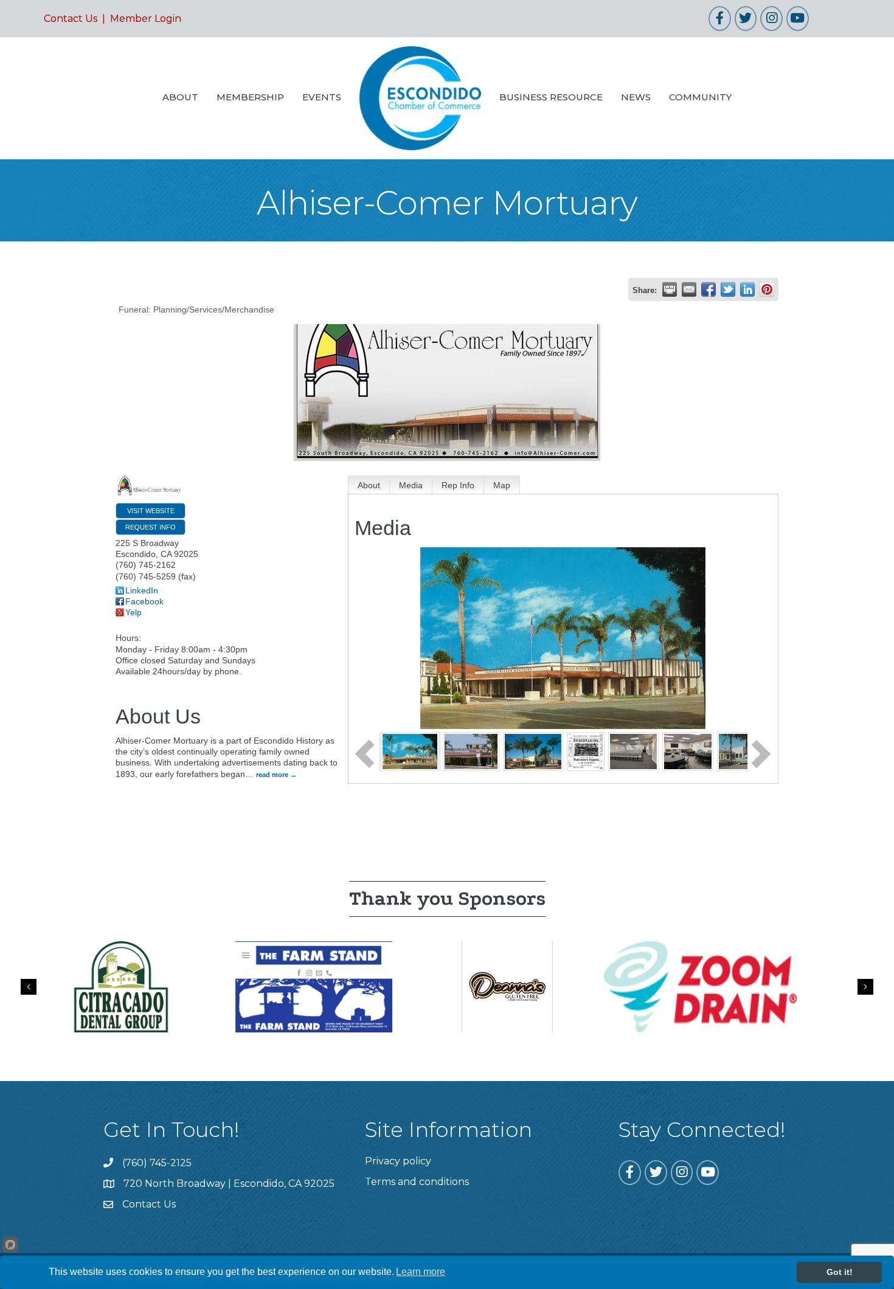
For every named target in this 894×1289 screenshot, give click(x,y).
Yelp (133, 612)
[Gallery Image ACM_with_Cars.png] (533, 751)
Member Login (145, 18)
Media (411, 485)
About (369, 485)
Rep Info (458, 485)
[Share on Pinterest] (767, 289)
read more (272, 774)
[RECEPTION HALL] (687, 751)
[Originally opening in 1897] (741, 751)
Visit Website (151, 510)
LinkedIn (141, 590)
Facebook (144, 601)
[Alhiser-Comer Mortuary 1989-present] (471, 751)
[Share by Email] (689, 289)
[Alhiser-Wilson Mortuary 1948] (410, 751)
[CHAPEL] (633, 751)
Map (501, 485)
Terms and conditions (417, 1181)
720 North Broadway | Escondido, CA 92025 (228, 1183)
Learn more (420, 1272)
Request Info (150, 527)
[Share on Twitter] (728, 289)
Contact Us (70, 18)
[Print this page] (669, 289)
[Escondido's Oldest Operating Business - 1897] (586, 751)
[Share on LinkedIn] (747, 289)
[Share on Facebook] (708, 289)
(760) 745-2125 (157, 1163)
